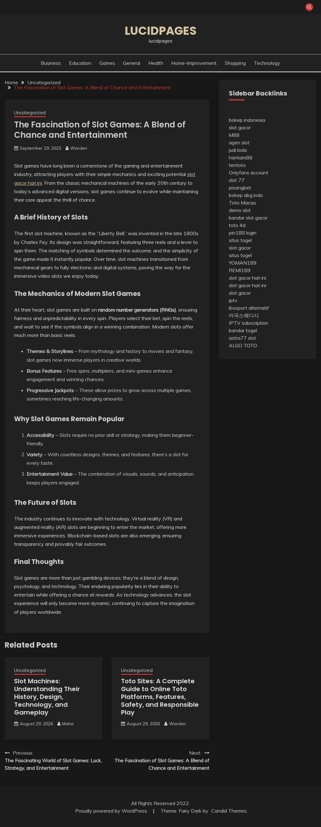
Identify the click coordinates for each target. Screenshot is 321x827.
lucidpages (161, 31)
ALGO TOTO (243, 345)
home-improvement (194, 63)
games (107, 63)
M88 (234, 135)
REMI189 (239, 270)
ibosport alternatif (249, 308)
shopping (235, 63)
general (131, 63)
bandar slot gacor (248, 218)
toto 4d (237, 225)
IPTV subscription (248, 323)
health (155, 63)
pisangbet (240, 187)
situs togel (240, 240)
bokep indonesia (247, 120)
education (80, 63)
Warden (78, 148)
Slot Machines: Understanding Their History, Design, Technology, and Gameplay (47, 697)
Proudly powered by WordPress (111, 811)
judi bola (238, 150)
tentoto (237, 165)
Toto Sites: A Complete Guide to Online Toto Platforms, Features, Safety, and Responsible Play (160, 697)
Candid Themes (229, 811)
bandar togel (243, 330)
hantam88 (240, 157)
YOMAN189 (242, 263)
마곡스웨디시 (244, 315)
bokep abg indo (246, 195)
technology (267, 63)
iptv (233, 300)
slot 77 (237, 180)
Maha (68, 723)
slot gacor (240, 127)
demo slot (240, 210)
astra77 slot (242, 338)
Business (51, 63)
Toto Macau (242, 202)
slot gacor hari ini (247, 278)
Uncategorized (30, 113)
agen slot (239, 142)
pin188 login (242, 233)
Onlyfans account (248, 172)
